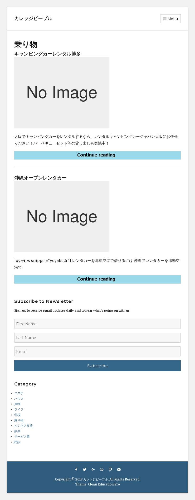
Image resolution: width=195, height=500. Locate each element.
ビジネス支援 (23, 426)
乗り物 (19, 420)
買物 (17, 404)
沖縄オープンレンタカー (40, 178)
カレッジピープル (33, 18)
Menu (173, 19)
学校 (17, 415)
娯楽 (17, 431)
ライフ (19, 409)
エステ (19, 393)
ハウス (19, 399)
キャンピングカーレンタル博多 (47, 54)
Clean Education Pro (104, 484)
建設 (17, 442)
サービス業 (22, 437)
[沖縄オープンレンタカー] (97, 279)
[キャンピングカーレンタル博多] (97, 155)
